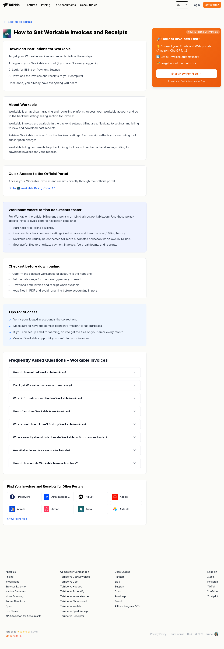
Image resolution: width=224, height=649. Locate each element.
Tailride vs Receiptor (72, 615)
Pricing (45, 5)
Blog (117, 581)
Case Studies (88, 5)
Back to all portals (20, 21)
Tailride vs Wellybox (72, 606)
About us (11, 571)
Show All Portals (17, 518)
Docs (118, 591)
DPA (189, 634)
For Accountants (65, 5)
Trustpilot (212, 596)
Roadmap (120, 596)
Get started (212, 5)
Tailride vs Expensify (72, 591)
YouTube (212, 591)
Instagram (212, 581)
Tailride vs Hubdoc (71, 586)
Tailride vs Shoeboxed (73, 601)
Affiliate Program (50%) (128, 606)
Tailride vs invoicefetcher (75, 596)
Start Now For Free (184, 73)
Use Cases (12, 611)
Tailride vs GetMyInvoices (75, 576)
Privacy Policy (158, 634)
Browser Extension (16, 586)
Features (31, 5)
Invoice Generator (16, 591)
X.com (211, 576)
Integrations (12, 581)
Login (196, 5)
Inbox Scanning (14, 596)
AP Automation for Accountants (23, 615)
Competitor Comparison (74, 571)
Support (119, 586)
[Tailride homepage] (12, 5)
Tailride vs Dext (69, 581)
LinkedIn (212, 571)
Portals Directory (15, 601)
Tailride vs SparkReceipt (74, 611)
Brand (118, 601)
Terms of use (176, 634)
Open (9, 606)
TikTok (211, 586)
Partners (119, 576)
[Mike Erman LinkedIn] (216, 634)
